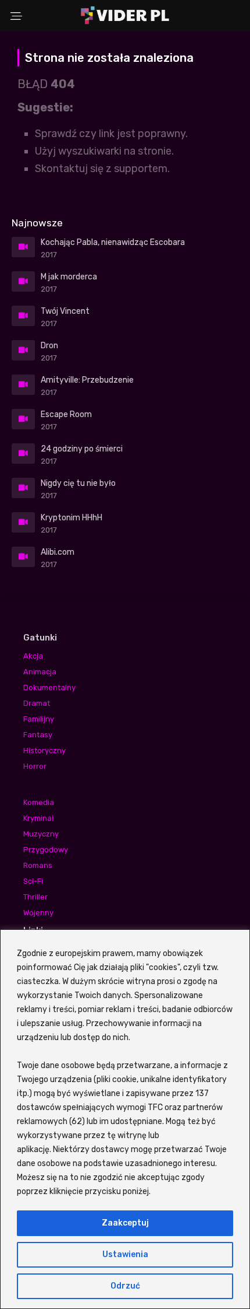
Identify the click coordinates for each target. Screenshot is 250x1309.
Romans (37, 865)
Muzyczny (41, 834)
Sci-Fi (33, 881)
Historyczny (44, 750)
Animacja (39, 671)
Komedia (38, 802)
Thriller (35, 896)
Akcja (33, 656)
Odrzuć (125, 1286)
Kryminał (38, 818)
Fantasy (37, 734)
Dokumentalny (49, 687)
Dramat (36, 703)
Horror (35, 766)
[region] (125, 1119)
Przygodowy (45, 849)
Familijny (38, 719)
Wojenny (38, 912)
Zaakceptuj (125, 1223)
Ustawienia (125, 1254)
